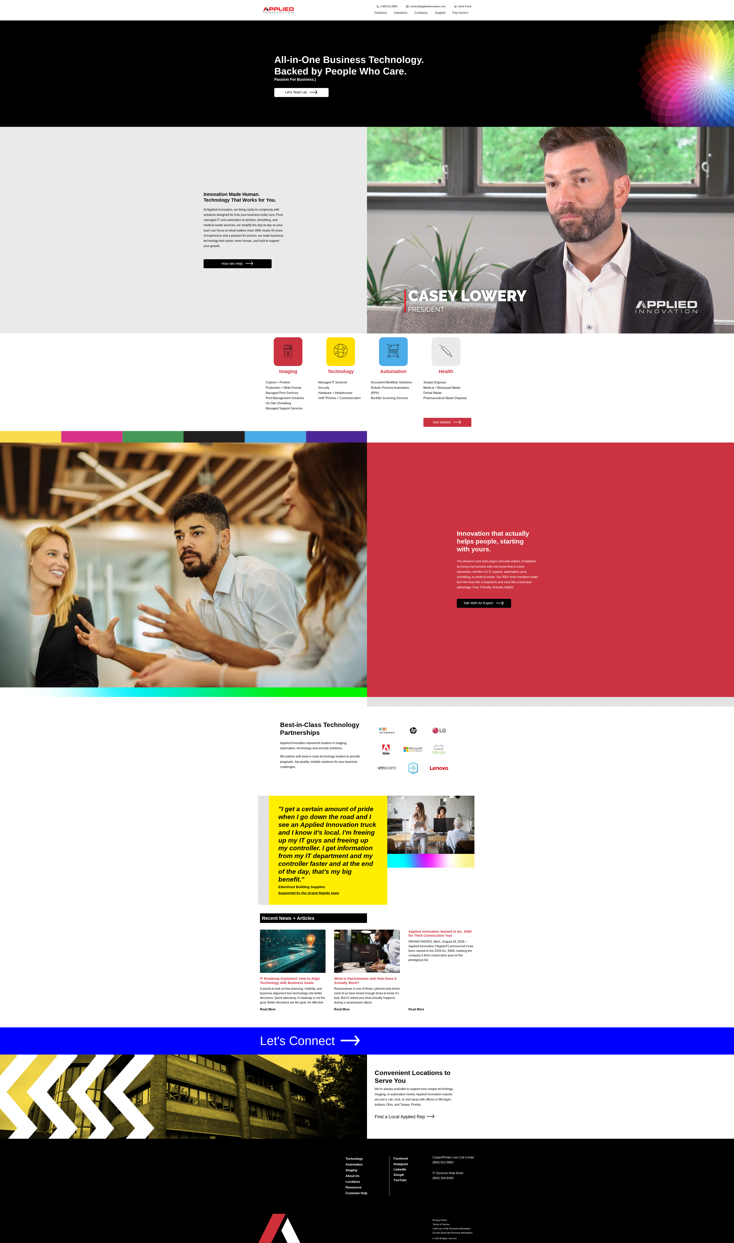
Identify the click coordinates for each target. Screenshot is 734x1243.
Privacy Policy (440, 1220)
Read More (268, 1009)
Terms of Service (441, 1224)
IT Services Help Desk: (448, 1173)
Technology (354, 1158)
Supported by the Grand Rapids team (308, 893)
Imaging (351, 1170)
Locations (353, 1181)
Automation (354, 1164)
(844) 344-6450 (443, 1178)
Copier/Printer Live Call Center (453, 1157)
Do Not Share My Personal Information (453, 1233)
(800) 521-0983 (443, 1162)
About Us (352, 1176)
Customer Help (356, 1193)
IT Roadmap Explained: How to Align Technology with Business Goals (290, 981)
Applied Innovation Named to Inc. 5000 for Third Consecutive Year (440, 934)
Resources (353, 1187)
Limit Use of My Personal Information (452, 1228)
